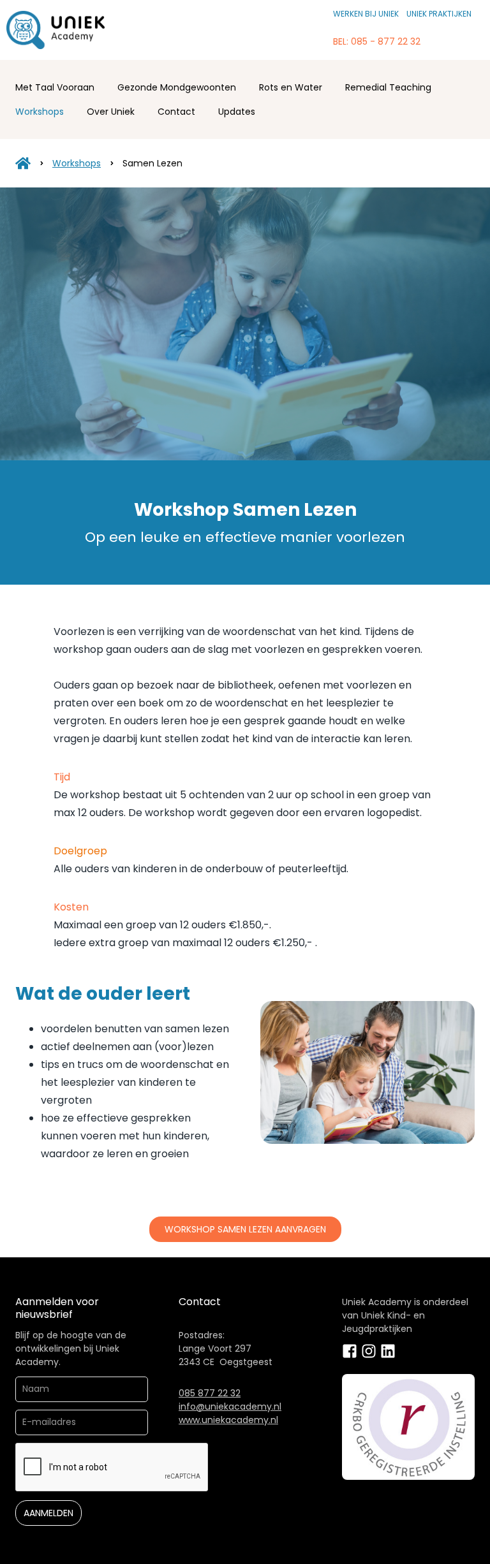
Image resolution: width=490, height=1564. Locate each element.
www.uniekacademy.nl (228, 1420)
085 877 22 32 (210, 1393)
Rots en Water (290, 87)
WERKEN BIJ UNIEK (366, 13)
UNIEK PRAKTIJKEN (438, 13)
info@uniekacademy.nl (230, 1406)
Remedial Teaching (388, 87)
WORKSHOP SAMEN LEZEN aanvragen (245, 1229)
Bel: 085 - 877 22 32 (376, 41)
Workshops (39, 111)
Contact (176, 111)
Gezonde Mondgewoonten (176, 87)
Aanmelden (48, 1513)
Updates (236, 111)
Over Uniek (111, 111)
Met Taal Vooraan (54, 87)
